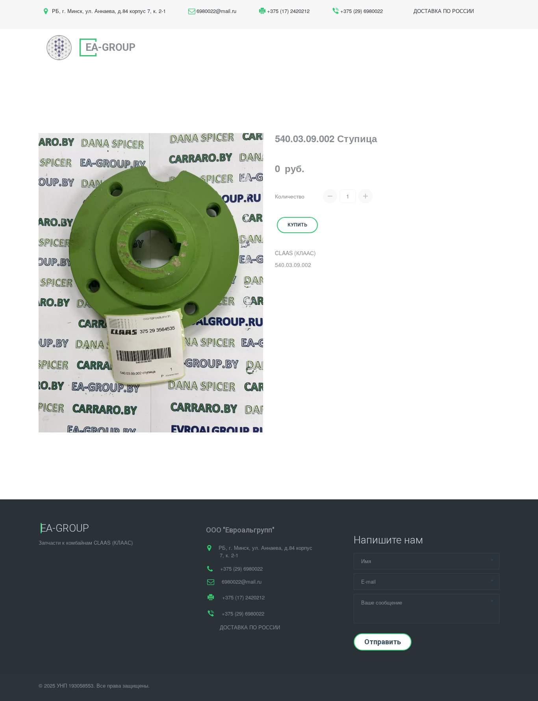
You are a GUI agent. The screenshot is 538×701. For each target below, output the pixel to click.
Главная (241, 48)
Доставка (403, 48)
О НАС (276, 48)
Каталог (362, 48)
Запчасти (317, 48)
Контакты (446, 48)
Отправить (382, 642)
